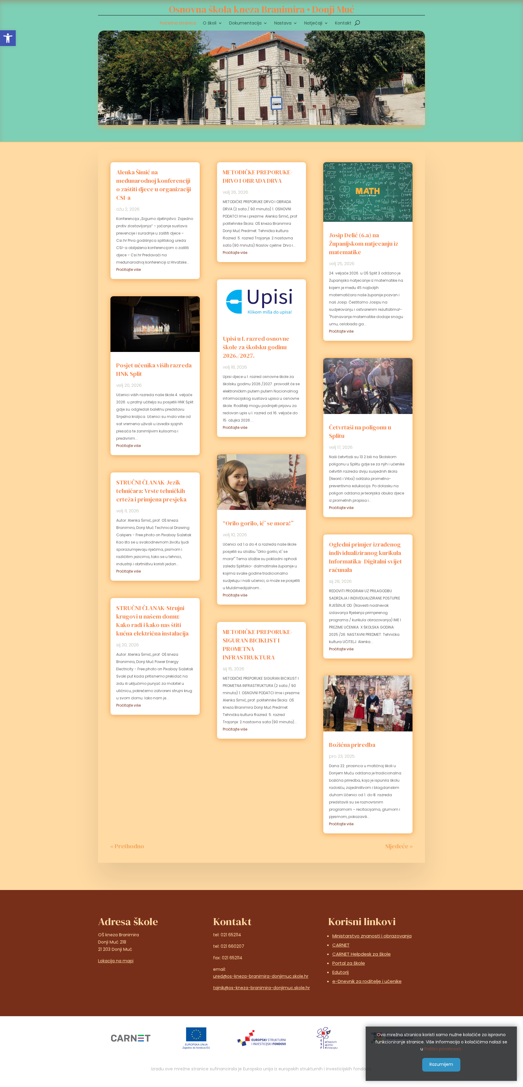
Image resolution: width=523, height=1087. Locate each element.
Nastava (282, 23)
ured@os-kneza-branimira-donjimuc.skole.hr (260, 976)
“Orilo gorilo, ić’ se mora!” (258, 523)
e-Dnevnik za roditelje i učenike (367, 981)
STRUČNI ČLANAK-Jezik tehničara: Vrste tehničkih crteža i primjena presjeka (151, 491)
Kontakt (343, 23)
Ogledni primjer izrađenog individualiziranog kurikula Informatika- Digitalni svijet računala (365, 557)
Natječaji (313, 23)
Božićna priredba (352, 745)
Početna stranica (178, 23)
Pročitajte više (128, 269)
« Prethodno (127, 846)
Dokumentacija (245, 23)
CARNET (341, 945)
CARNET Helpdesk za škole (361, 954)
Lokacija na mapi (115, 961)
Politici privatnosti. (443, 1049)
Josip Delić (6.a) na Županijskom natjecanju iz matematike (363, 243)
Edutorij (340, 972)
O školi (209, 23)
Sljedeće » (399, 846)
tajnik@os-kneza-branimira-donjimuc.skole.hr (261, 988)
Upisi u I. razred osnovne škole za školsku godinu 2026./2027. (256, 347)
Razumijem (441, 1064)
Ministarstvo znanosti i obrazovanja (372, 936)
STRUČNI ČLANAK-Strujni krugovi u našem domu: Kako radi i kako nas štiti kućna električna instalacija (152, 621)
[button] (8, 38)
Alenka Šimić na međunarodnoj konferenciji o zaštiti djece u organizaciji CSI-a (153, 185)
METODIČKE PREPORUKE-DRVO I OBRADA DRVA (258, 176)
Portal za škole (348, 963)
